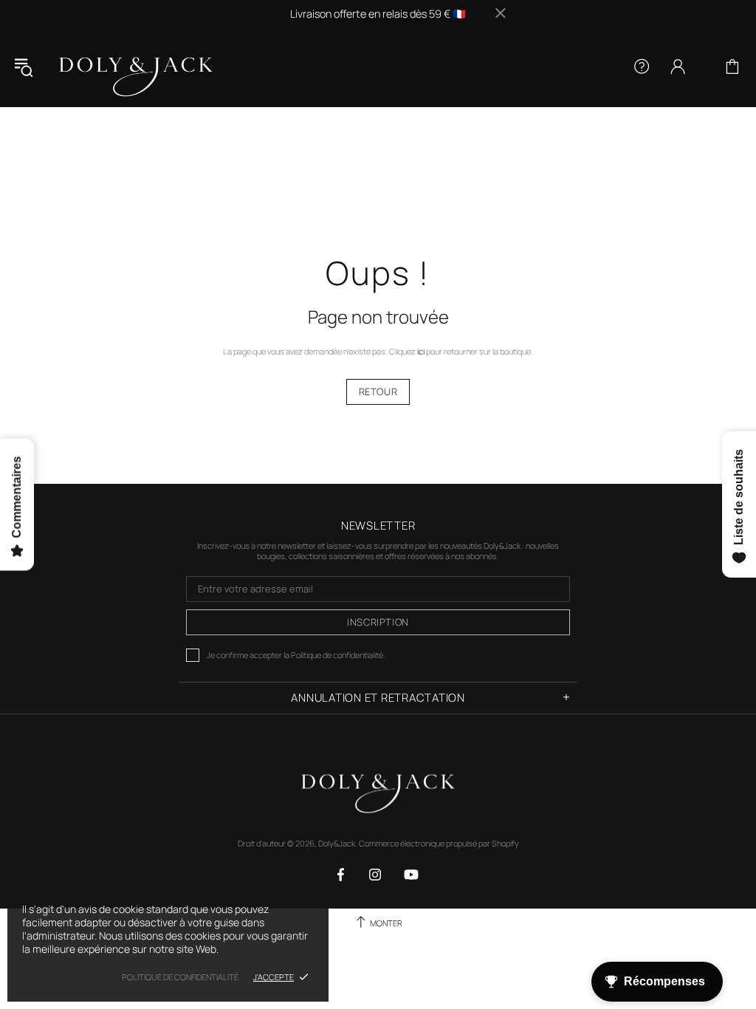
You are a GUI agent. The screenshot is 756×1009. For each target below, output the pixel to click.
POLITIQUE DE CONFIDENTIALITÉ (180, 977)
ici (421, 351)
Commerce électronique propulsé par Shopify (439, 843)
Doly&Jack (135, 67)
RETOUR (378, 391)
